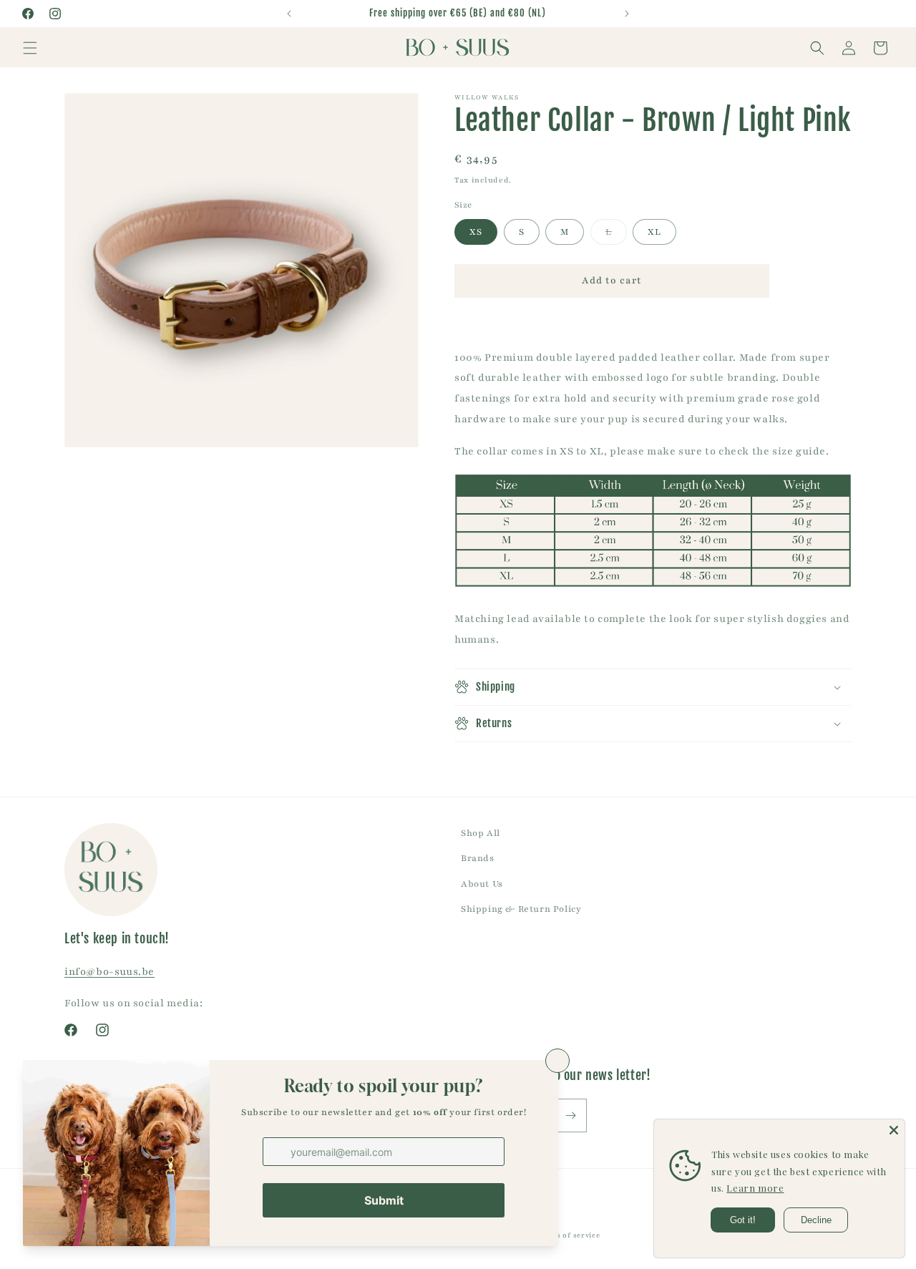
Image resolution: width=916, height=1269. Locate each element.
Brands (477, 858)
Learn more (755, 1188)
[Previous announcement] (289, 13)
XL (654, 232)
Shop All (480, 833)
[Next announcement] (627, 13)
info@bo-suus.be (109, 971)
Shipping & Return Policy (521, 909)
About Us (482, 884)
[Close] (894, 1130)
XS (475, 232)
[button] (30, 48)
